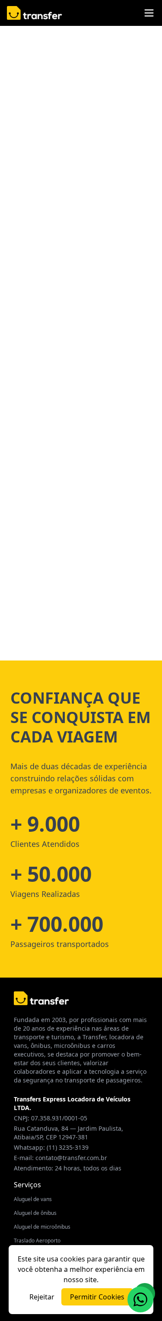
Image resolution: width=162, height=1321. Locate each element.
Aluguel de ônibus (35, 1213)
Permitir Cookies (97, 1297)
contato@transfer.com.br (71, 1158)
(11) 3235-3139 (68, 1147)
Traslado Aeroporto (37, 1240)
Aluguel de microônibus (42, 1226)
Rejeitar (41, 1297)
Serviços (27, 1184)
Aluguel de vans (33, 1199)
